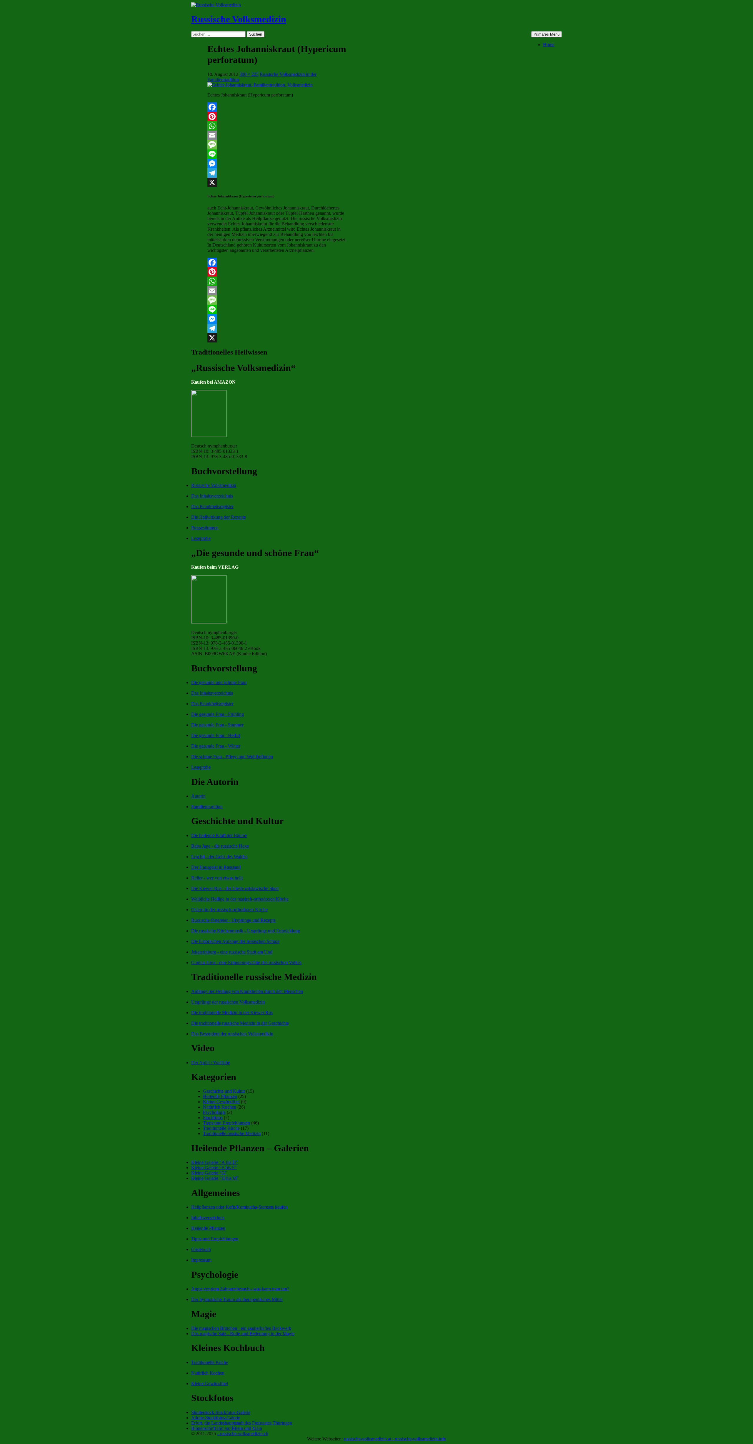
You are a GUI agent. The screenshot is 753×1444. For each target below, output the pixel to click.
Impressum (201, 1259)
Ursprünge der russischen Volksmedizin (228, 1001)
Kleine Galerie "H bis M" (215, 1178)
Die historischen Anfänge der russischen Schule (235, 941)
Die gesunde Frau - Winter (215, 745)
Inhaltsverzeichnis (207, 1217)
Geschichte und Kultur (224, 1091)
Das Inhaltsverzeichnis (212, 495)
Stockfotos (213, 1117)
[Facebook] (277, 107)
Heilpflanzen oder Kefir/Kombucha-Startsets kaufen (239, 1207)
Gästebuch (201, 1249)
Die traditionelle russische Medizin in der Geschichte (240, 1023)
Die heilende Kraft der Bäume (219, 835)
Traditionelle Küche (221, 1128)
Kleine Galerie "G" (209, 1172)
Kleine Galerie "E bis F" (214, 1167)
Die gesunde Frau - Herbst (215, 735)
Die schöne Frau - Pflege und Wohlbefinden (232, 756)
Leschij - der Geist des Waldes (219, 856)
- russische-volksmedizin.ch (242, 1433)
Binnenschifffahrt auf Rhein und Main (226, 1428)
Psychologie (214, 1112)
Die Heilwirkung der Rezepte (218, 517)
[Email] (277, 135)
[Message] (277, 144)
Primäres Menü (546, 34)
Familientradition (207, 806)
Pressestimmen (205, 527)
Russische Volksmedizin (238, 19)
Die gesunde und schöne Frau (218, 682)
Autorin (198, 795)
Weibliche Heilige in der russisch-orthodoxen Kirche (240, 898)
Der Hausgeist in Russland (216, 867)
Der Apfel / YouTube (210, 1062)
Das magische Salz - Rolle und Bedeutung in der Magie (242, 1333)
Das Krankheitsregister (212, 506)
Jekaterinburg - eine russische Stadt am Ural (231, 951)
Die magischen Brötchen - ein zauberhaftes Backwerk (241, 1328)
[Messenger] (277, 163)
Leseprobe (201, 538)
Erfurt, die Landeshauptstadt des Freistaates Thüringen (241, 1422)
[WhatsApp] (277, 126)
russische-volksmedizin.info (420, 1438)
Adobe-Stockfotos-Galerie (215, 1417)
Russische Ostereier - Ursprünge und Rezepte (233, 920)
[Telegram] (277, 173)
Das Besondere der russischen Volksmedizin (232, 1033)
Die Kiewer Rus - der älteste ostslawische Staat (235, 888)
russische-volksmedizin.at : (369, 1438)
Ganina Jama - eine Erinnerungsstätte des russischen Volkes (246, 962)
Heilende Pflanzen (220, 1096)
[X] (277, 182)
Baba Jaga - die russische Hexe (220, 846)
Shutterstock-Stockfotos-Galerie (220, 1412)
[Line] (277, 154)
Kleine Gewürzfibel (221, 1101)
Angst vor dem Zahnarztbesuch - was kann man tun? (240, 1288)
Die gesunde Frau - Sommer (217, 724)
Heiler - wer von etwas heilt (217, 877)
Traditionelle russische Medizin (232, 1133)
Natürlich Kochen (219, 1106)
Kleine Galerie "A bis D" (214, 1162)
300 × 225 (249, 74)
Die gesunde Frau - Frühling (217, 714)
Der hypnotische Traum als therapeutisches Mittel (237, 1299)
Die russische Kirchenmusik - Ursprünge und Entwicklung (245, 930)
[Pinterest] (277, 116)
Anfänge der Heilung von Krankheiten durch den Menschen (247, 991)
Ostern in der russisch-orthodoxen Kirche (229, 909)
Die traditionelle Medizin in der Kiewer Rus (232, 1012)
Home (548, 44)
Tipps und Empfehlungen (226, 1122)
